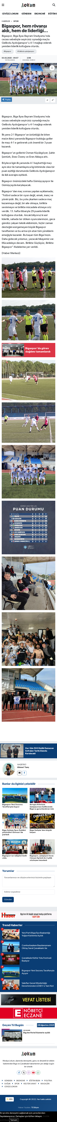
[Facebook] (24, 773)
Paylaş (8, 100)
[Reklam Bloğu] (28, 915)
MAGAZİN (45, 1084)
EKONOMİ (39, 14)
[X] (24, 1072)
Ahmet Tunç (23, 767)
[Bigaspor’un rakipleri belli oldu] (14, 847)
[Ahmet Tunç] (8, 769)
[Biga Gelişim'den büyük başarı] (42, 821)
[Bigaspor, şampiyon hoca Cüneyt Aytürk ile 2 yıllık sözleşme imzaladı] (42, 847)
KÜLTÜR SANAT (30, 1084)
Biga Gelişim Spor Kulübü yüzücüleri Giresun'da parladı (14, 832)
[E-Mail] (19, 773)
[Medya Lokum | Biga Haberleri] (28, 5)
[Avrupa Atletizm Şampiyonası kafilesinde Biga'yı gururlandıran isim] (42, 795)
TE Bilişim (35, 1107)
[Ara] (53, 5)
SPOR (16, 21)
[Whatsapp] (38, 1072)
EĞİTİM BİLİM (34, 1081)
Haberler (6, 21)
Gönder (8, 899)
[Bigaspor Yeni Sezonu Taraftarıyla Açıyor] (14, 795)
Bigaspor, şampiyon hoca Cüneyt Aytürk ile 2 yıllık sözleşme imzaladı (41, 858)
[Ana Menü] (3, 5)
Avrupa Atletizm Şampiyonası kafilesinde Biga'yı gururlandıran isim (42, 807)
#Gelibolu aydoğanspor (25, 51)
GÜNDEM (26, 14)
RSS (11, 1099)
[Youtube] (33, 1072)
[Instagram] (28, 1072)
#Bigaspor (7, 51)
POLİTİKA (48, 1081)
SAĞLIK (7, 1084)
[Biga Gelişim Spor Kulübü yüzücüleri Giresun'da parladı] (14, 821)
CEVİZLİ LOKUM (10, 14)
